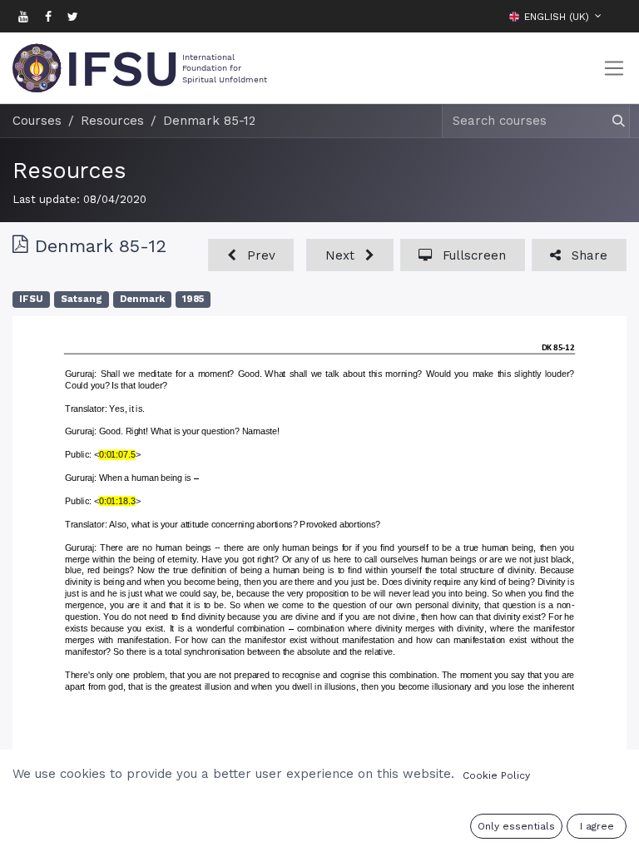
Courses (37, 120)
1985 (193, 299)
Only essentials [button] (516, 826)
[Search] (611, 121)
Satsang (81, 299)
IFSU (31, 299)
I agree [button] (597, 826)
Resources (69, 170)
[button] (614, 15)
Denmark (142, 299)
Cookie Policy (496, 775)
